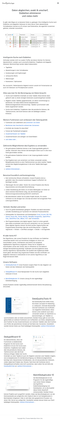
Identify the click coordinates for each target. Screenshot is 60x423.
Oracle (20, 216)
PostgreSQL (38, 216)
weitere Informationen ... (13, 169)
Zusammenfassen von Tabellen (15, 134)
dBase (22, 218)
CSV (26, 218)
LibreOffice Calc (14, 218)
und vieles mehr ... (11, 139)
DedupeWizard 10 (11, 272)
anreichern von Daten (33, 122)
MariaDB (31, 216)
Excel (38, 214)
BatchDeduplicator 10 (12, 278)
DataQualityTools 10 (12, 265)
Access (43, 214)
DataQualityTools (9, 366)
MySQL (25, 216)
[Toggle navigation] (58, 3)
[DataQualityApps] (8, 3)
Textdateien (35, 218)
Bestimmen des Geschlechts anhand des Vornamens (22, 125)
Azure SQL (14, 216)
